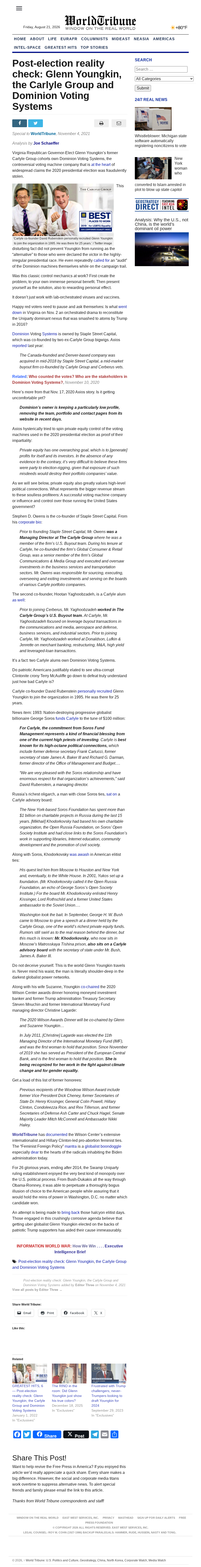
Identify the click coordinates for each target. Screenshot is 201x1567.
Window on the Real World (38, 1517)
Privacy (108, 1517)
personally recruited (95, 691)
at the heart (101, 164)
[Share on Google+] (52, 123)
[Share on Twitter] (36, 123)
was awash (79, 854)
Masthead (125, 1517)
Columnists (94, 39)
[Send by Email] (118, 123)
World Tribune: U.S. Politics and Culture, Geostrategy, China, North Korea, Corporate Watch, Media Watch (95, 1560)
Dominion (20, 334)
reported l (20, 346)
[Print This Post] (101, 123)
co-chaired (90, 987)
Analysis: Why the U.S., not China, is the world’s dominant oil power (161, 224)
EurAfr (69, 39)
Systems (50, 334)
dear (35, 1152)
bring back (71, 1212)
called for (101, 260)
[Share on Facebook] (20, 123)
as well (18, 600)
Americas (164, 39)
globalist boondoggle (103, 1146)
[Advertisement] (162, 306)
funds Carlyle (67, 718)
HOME (20, 39)
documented (56, 1134)
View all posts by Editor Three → (37, 1290)
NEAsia (141, 39)
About (37, 39)
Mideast (121, 39)
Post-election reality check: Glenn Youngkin (56, 1261)
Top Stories (94, 47)
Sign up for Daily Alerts (156, 1517)
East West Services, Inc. (81, 1517)
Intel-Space (27, 47)
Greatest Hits (61, 47)
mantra (71, 1146)
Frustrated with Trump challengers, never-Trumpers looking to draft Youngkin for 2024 (108, 1395)
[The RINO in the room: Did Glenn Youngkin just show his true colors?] (69, 1373)
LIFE (52, 39)
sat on (111, 794)
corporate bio (29, 522)
